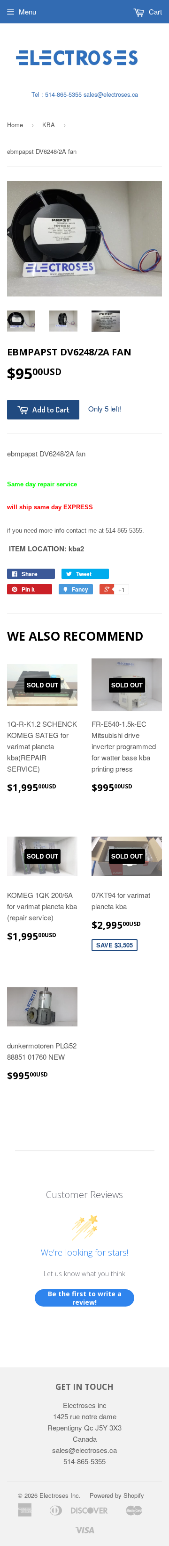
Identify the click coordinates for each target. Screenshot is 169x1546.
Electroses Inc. (60, 1495)
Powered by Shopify (117, 1495)
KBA (48, 124)
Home (15, 124)
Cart (154, 11)
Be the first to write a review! (85, 1298)
